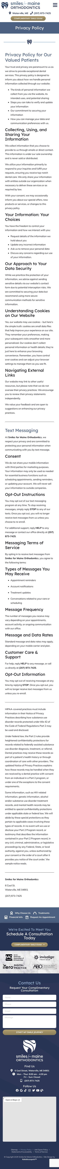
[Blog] (41, 1090)
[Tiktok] (25, 1090)
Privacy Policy (26, 1150)
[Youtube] (37, 1090)
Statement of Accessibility (22, 1152)
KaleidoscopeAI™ (29, 1159)
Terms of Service (41, 1152)
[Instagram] (29, 1090)
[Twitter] (33, 1090)
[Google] (21, 1090)
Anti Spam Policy (41, 1150)
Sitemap (14, 1150)
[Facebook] (17, 1090)
